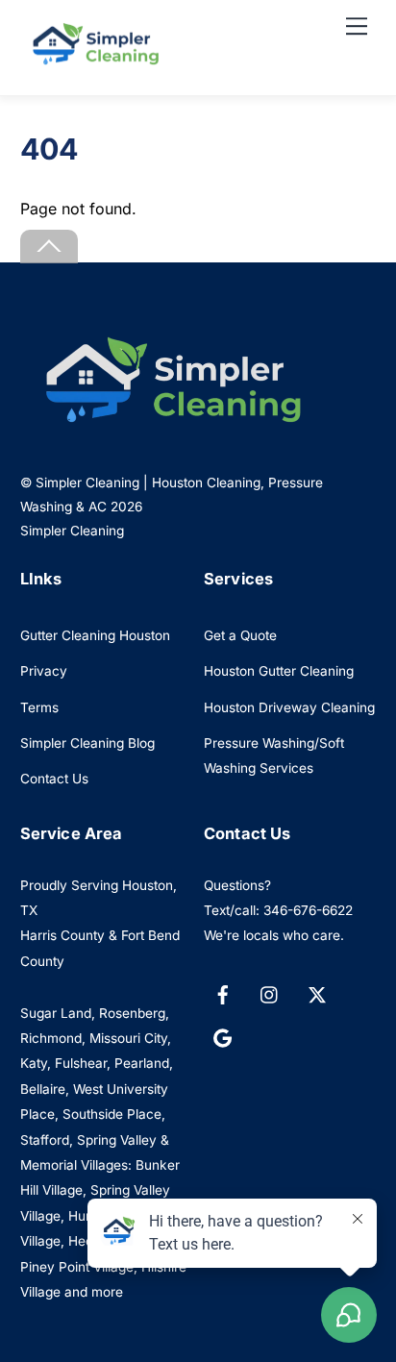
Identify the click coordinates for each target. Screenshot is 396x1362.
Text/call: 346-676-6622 (278, 910)
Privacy (43, 671)
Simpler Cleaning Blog (87, 743)
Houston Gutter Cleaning (279, 671)
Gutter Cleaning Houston (95, 635)
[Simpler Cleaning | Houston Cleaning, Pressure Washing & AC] (92, 60)
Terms (39, 707)
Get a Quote (240, 635)
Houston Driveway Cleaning (289, 707)
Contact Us (54, 778)
